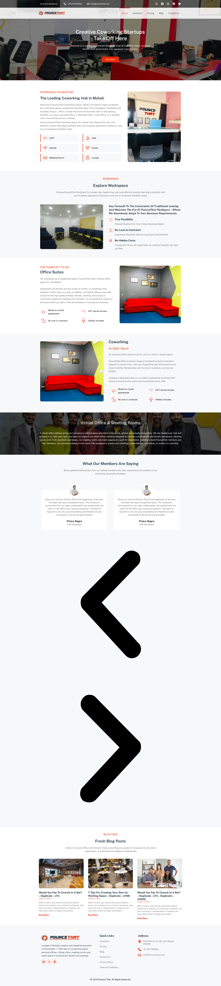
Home (125, 13)
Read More (44, 915)
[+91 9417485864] (65, 4)
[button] (122, 294)
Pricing (150, 13)
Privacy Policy (106, 962)
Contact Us (173, 13)
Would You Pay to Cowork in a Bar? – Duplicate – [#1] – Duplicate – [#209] (159, 896)
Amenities (137, 13)
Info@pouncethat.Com (100, 4)
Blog (161, 13)
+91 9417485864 (74, 4)
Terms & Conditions (109, 967)
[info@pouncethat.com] (139, 955)
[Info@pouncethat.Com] (88, 4)
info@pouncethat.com (154, 954)
